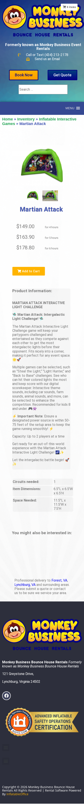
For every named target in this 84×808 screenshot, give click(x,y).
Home (7, 119)
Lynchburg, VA (25, 585)
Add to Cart (30, 271)
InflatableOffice (17, 794)
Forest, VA (59, 580)
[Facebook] (6, 695)
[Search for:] (43, 89)
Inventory (26, 119)
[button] (5, 747)
